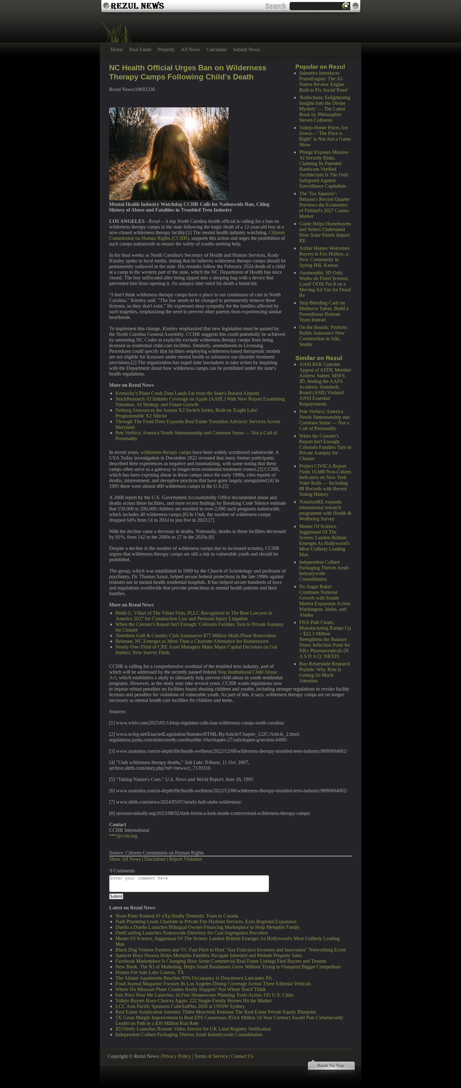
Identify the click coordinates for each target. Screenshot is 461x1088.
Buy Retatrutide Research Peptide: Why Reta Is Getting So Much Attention (324, 672)
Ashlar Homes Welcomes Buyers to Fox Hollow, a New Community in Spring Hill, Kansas (324, 256)
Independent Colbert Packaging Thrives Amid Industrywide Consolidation (323, 570)
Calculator (216, 49)
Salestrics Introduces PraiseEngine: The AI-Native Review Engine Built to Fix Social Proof (323, 81)
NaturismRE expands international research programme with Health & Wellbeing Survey (325, 510)
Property (166, 49)
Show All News (125, 859)
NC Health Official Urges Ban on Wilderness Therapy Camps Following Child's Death (187, 72)
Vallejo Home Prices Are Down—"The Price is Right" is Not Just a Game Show (325, 136)
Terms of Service (211, 1056)
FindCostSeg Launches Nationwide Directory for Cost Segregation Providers (191, 932)
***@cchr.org (123, 835)
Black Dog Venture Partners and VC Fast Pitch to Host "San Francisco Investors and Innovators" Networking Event (230, 949)
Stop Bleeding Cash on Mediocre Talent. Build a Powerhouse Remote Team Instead (323, 311)
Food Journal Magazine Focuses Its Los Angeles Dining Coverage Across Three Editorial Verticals (213, 983)
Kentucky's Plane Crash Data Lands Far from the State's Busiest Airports (187, 393)
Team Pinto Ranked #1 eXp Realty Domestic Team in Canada (176, 915)
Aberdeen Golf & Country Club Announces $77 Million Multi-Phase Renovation (195, 635)
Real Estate (140, 49)
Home (117, 49)
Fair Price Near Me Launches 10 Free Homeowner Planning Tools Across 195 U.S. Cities (204, 995)
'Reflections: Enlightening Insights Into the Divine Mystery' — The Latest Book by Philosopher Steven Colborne (324, 109)
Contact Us (242, 1056)
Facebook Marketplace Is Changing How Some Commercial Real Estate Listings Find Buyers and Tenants (220, 961)
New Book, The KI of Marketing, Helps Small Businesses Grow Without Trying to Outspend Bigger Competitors (228, 966)
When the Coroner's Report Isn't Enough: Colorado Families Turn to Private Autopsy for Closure (325, 447)
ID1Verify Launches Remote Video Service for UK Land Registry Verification (193, 1028)
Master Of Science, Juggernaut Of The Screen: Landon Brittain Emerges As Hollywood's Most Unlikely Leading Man (324, 540)
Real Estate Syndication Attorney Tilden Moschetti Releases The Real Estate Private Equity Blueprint (215, 1012)
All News (190, 49)
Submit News (246, 49)
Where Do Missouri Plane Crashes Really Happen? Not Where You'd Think (190, 989)
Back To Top (330, 1065)
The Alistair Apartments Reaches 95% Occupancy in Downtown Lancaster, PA (193, 978)
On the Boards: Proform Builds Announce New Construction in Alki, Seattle (323, 336)
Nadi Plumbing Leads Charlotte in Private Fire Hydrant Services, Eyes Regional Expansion (205, 921)
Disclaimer (155, 859)
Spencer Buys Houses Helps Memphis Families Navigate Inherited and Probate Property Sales (208, 955)
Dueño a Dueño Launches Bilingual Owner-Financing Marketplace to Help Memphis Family (207, 927)
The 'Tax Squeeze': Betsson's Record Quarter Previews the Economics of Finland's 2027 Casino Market (324, 205)
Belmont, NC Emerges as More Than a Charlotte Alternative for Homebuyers (192, 641)
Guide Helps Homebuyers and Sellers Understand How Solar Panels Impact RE (325, 232)
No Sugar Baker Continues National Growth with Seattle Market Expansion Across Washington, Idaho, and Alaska (324, 600)
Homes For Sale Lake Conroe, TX (149, 972)
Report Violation (185, 859)
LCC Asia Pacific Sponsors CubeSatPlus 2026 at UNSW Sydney (180, 1006)
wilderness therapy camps (165, 452)
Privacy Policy (176, 1056)
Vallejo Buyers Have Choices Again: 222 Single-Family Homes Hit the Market (193, 1000)
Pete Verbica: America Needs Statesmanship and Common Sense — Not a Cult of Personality (324, 420)
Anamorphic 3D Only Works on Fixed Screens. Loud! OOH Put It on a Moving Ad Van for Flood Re (325, 284)
